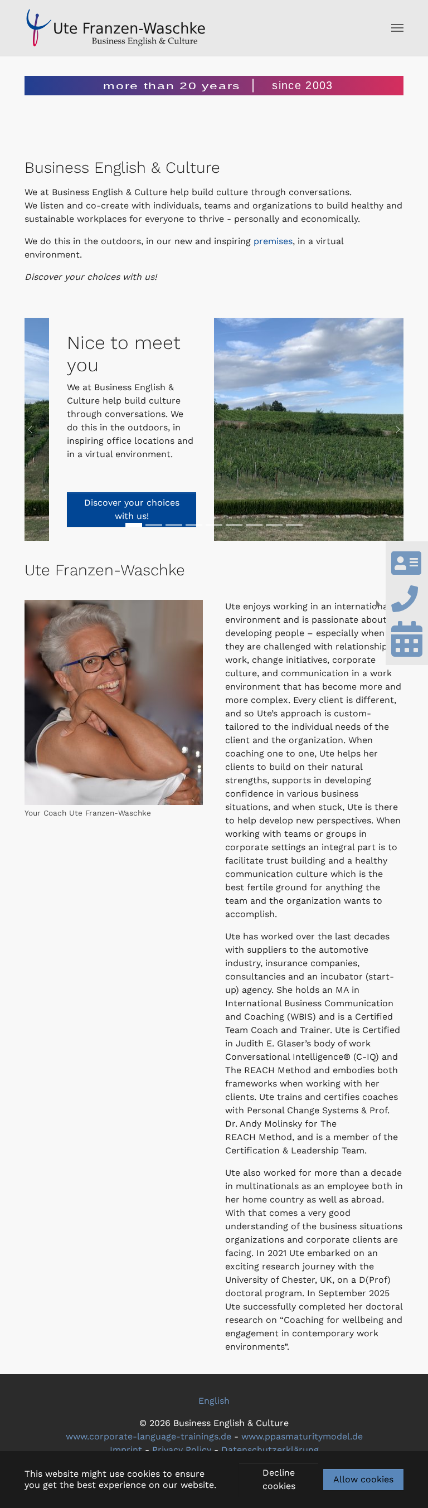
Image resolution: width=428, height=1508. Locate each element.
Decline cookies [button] (278, 1479)
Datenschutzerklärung (270, 1449)
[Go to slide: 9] (274, 525)
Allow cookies (363, 1479)
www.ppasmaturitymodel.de (302, 1436)
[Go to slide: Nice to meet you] (133, 525)
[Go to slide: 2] (153, 525)
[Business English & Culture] (116, 27)
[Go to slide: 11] (294, 525)
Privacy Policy (181, 1449)
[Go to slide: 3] (174, 525)
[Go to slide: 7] (234, 525)
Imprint (126, 1449)
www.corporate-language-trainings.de (148, 1436)
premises (273, 241)
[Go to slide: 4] (194, 525)
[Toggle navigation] (397, 28)
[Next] (392, 429)
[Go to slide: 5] (214, 525)
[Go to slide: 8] (254, 525)
